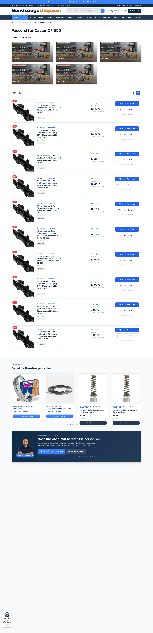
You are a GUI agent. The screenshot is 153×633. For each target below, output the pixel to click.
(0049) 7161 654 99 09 (53, 451)
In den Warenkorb (128, 103)
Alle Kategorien (20, 17)
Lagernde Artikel (127, 17)
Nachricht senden (77, 451)
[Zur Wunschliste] (39, 401)
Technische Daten (125, 109)
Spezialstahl (17, 408)
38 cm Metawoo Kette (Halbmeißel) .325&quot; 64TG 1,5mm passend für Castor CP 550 (47, 284)
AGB (130, 5)
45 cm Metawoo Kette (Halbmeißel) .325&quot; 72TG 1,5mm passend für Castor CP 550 (47, 184)
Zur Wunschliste (128, 114)
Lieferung (125, 5)
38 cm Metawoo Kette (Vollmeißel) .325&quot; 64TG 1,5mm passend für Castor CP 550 (49, 259)
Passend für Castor (23, 22)
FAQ (23, 5)
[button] (138, 400)
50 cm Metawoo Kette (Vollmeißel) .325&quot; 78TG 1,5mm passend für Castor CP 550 (49, 108)
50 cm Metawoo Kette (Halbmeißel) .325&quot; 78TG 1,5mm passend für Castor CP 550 (47, 133)
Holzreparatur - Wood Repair (85, 17)
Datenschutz (137, 5)
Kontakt (15, 5)
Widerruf (117, 5)
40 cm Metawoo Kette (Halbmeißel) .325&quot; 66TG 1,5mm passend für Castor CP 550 (47, 234)
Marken (139, 17)
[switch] (7, 625)
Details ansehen (27, 416)
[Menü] (10, 612)
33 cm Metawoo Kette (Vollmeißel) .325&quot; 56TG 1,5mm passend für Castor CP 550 (49, 309)
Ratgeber (31, 5)
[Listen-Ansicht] (138, 93)
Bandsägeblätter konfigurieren (41, 17)
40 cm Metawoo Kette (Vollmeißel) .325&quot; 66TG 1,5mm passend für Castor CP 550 (49, 209)
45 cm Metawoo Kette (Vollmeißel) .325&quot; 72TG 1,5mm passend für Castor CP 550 (49, 159)
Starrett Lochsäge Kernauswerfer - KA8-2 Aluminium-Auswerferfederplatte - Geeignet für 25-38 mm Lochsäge (126, 411)
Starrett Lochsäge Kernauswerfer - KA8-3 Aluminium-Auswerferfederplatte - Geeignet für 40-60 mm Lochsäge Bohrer (93, 411)
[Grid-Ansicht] (133, 93)
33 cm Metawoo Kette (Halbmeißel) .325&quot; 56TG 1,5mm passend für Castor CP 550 (47, 335)
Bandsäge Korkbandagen (108, 17)
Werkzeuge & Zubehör (63, 17)
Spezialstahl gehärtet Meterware (58, 408)
